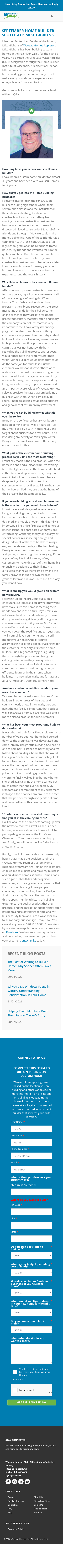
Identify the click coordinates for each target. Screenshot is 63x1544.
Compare (38, 1504)
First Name (18, 1121)
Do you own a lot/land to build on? (31, 1248)
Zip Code (16, 1204)
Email (15, 1162)
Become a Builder (16, 1529)
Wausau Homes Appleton (39, 45)
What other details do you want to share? (27, 1340)
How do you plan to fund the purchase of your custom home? (31, 1284)
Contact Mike (28, 940)
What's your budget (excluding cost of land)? (31, 1265)
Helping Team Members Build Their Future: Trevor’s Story (28, 1013)
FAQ (10, 1508)
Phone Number (20, 1148)
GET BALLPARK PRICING (31, 1402)
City (14, 1218)
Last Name (17, 1135)
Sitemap (38, 1512)
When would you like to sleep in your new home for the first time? (31, 1304)
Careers (11, 1497)
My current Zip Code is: (23, 1184)
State (14, 1231)
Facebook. (12, 932)
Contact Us (13, 1504)
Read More (18, 1379)
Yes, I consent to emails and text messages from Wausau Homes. (34, 1372)
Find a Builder (40, 1508)
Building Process (16, 1500)
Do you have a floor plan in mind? (31, 1322)
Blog (10, 1512)
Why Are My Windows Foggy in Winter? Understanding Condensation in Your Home (29, 991)
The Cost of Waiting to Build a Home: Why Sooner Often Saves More (29, 966)
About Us (38, 1497)
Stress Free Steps (42, 1500)
